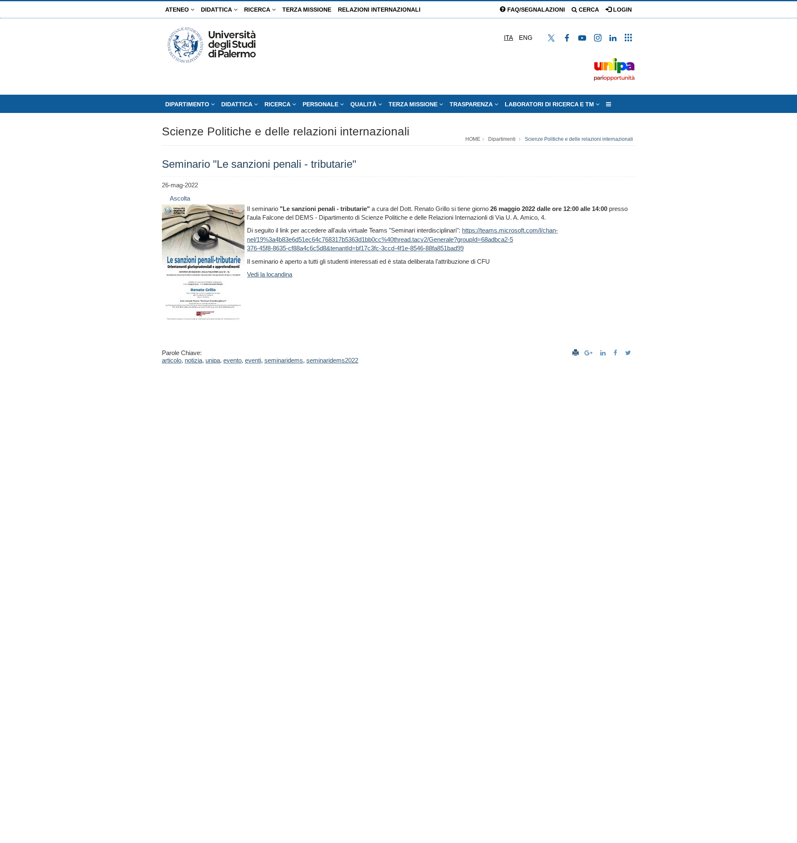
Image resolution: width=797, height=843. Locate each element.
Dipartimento (188, 104)
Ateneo (178, 9)
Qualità (364, 104)
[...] (608, 104)
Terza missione (414, 104)
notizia (193, 360)
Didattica (217, 9)
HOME (472, 139)
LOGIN (621, 9)
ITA (508, 37)
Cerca (588, 9)
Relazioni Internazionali (379, 9)
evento (232, 360)
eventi (253, 360)
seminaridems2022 (332, 360)
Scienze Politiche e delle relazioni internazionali (285, 131)
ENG (526, 37)
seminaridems (283, 360)
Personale (321, 104)
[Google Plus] (589, 352)
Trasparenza (472, 104)
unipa (212, 360)
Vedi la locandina (269, 274)
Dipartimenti (502, 139)
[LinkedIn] (604, 352)
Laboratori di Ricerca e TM (550, 104)
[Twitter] (629, 352)
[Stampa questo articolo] (575, 352)
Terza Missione (306, 9)
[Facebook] (616, 352)
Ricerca (258, 9)
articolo (171, 360)
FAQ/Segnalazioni (535, 9)
